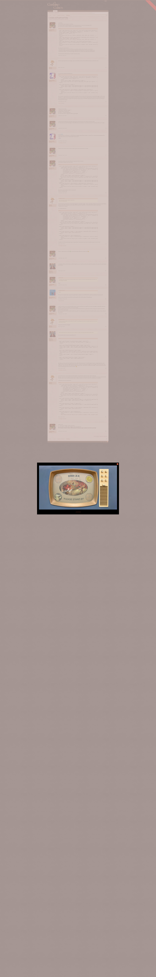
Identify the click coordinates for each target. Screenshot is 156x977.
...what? (78, 512)
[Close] (117, 464)
